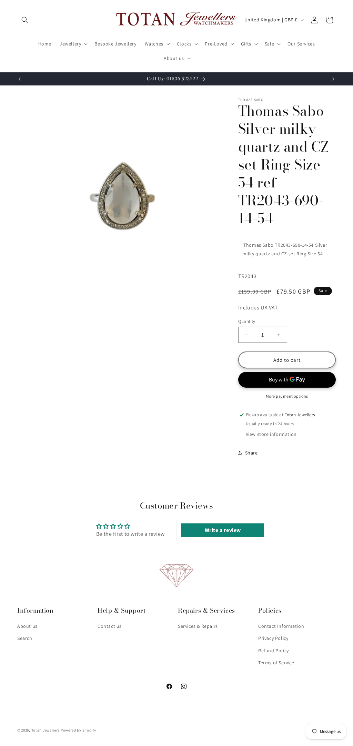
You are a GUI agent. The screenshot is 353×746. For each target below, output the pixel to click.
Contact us (110, 626)
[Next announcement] (333, 78)
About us (27, 626)
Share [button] (251, 453)
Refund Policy (273, 650)
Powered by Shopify (78, 730)
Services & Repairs (198, 626)
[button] (24, 20)
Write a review (223, 530)
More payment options (287, 396)
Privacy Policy (273, 638)
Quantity (246, 321)
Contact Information (281, 626)
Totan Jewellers (45, 730)
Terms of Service (276, 663)
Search (24, 638)
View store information (271, 434)
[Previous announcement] (19, 78)
